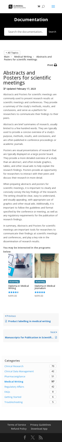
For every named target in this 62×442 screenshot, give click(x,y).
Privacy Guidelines (40, 424)
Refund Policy (19, 428)
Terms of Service (16, 424)
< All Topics (12, 52)
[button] (52, 65)
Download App (39, 428)
